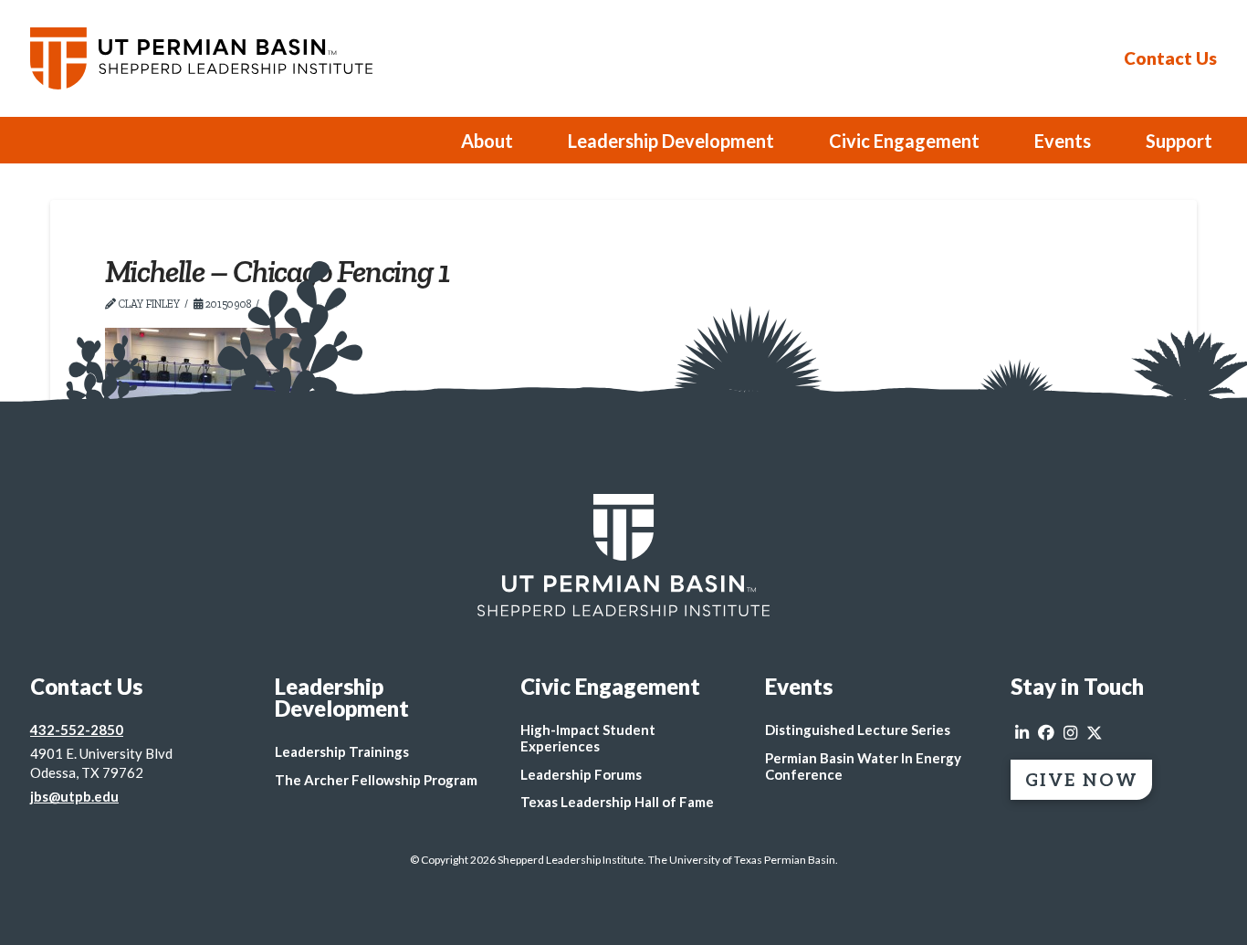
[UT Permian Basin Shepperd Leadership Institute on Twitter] (1094, 733)
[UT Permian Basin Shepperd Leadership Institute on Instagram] (1070, 733)
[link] (623, 555)
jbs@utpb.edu (74, 796)
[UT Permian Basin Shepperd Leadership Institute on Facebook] (1046, 733)
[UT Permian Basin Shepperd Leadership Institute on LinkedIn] (1022, 733)
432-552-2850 (76, 729)
